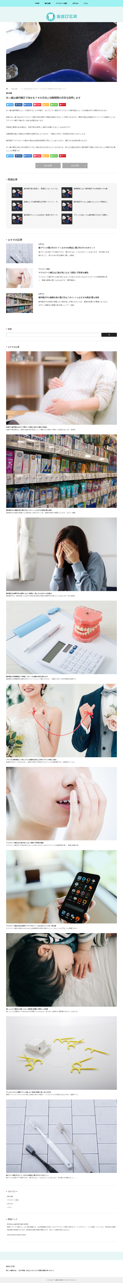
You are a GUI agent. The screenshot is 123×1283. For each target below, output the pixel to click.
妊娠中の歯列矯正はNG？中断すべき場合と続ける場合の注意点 (26, 427)
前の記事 (48, 166)
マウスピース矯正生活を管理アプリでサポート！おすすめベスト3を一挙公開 (31, 926)
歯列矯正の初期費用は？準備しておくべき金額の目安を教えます (27, 676)
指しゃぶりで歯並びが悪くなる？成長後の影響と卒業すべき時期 (27, 1009)
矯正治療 (47, 3)
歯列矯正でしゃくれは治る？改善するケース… (41, 215)
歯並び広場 (10, 1266)
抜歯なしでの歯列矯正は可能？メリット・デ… (41, 202)
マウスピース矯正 (61, 3)
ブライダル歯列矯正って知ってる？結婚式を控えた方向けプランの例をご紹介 (31, 759)
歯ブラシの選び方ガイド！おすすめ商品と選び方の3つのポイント (66, 248)
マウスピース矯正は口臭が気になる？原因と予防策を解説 (63, 273)
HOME (37, 3)
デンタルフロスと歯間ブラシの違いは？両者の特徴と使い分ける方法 (28, 1092)
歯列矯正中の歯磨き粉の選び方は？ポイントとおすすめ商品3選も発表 (68, 297)
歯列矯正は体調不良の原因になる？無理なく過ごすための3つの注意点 (29, 593)
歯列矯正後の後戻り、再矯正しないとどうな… (41, 189)
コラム (86, 3)
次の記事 (75, 166)
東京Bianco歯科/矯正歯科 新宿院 (17, 1224)
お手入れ (75, 3)
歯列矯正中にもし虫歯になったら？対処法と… (91, 202)
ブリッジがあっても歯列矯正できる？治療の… (91, 215)
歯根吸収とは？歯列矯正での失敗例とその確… (91, 189)
